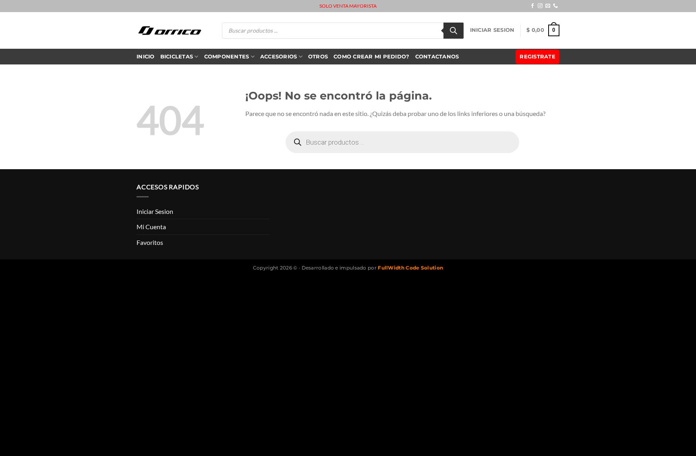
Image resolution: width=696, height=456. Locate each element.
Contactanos (437, 57)
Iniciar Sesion (492, 30)
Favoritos (150, 242)
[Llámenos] (555, 6)
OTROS (318, 57)
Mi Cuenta (151, 226)
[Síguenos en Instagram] (540, 6)
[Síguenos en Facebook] (532, 6)
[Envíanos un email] (547, 6)
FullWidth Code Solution (410, 268)
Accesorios (278, 57)
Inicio (146, 57)
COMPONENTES (226, 57)
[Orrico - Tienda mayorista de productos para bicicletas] (170, 30)
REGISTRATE (537, 57)
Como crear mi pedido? (371, 57)
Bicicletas (176, 57)
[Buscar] (453, 31)
